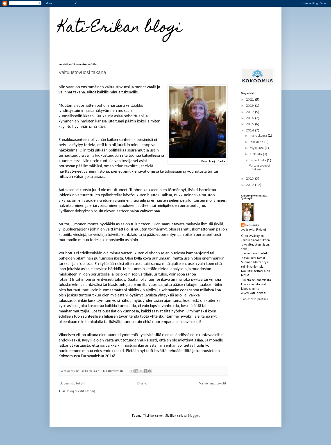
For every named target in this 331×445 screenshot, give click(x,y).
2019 (250, 105)
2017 (250, 112)
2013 (250, 178)
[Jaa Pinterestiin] (149, 371)
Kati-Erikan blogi (120, 28)
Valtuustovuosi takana (82, 72)
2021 (250, 99)
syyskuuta (257, 148)
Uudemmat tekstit (73, 383)
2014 (250, 130)
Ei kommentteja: (114, 370)
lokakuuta (257, 142)
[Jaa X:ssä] (141, 371)
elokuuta (256, 154)
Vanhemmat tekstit (212, 383)
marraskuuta (259, 135)
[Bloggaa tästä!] (136, 371)
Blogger (193, 415)
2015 (250, 124)
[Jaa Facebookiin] (145, 371)
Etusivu (142, 383)
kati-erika (252, 225)
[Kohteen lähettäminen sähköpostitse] (132, 371)
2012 (250, 185)
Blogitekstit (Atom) (81, 391)
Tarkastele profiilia (254, 299)
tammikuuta (258, 160)
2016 (250, 118)
